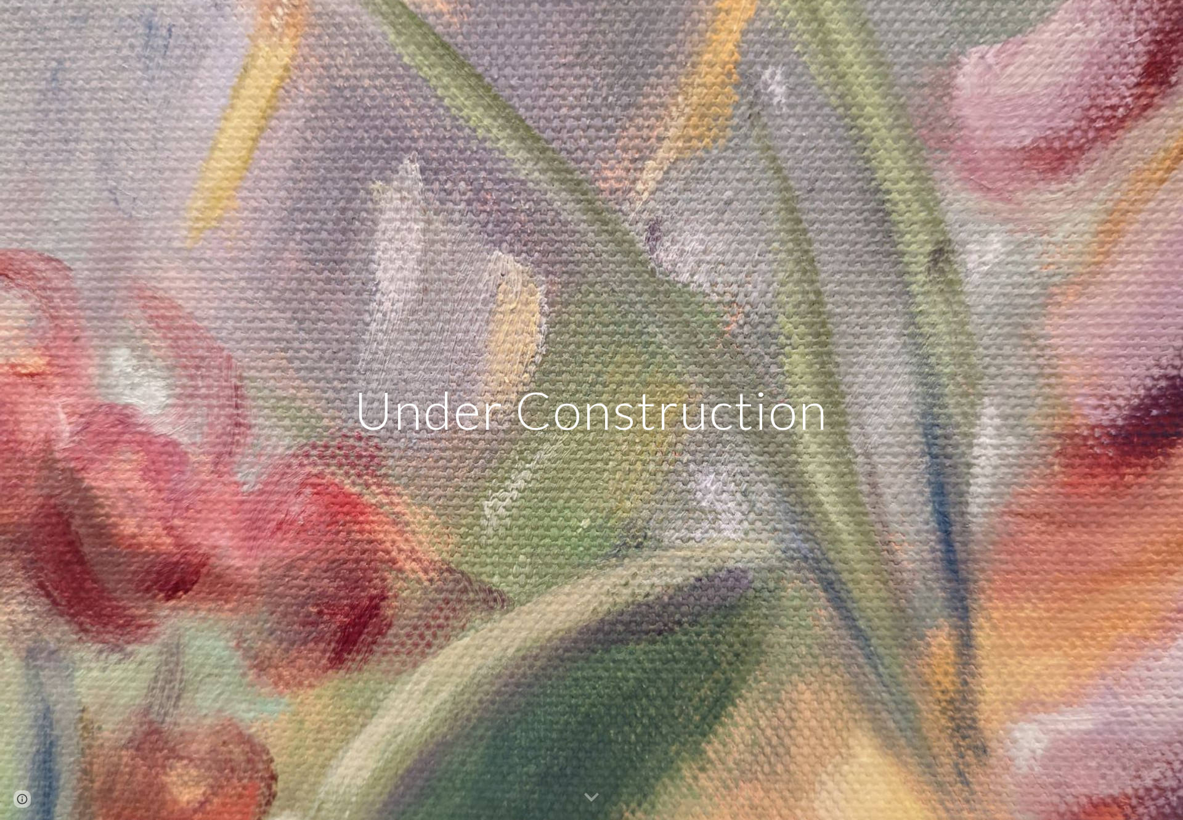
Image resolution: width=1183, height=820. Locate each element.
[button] (591, 798)
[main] (591, 410)
